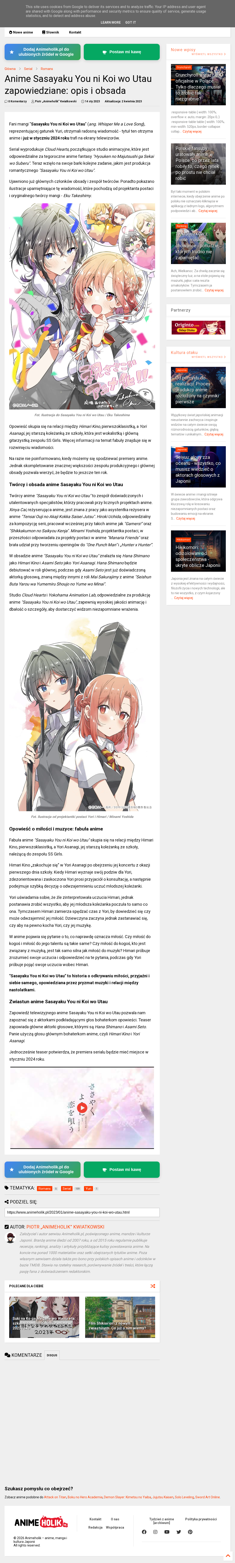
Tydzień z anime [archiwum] (161, 1521)
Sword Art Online (207, 1497)
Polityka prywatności (201, 1519)
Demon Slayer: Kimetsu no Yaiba (127, 1497)
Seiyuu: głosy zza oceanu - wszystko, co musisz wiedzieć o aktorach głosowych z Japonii (198, 469)
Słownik (52, 32)
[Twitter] (178, 1532)
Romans (47, 69)
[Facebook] (144, 1532)
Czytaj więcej (192, 131)
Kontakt (74, 32)
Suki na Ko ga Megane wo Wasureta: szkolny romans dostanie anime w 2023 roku (44, 1323)
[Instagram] (155, 1532)
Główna (10, 69)
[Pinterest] (190, 1532)
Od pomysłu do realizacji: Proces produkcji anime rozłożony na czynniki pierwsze (197, 389)
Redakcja (95, 1527)
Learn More (111, 22)
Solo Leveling (184, 1497)
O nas (115, 1519)
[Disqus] (82, 1421)
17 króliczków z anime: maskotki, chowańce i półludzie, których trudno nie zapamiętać (197, 245)
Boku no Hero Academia (85, 1497)
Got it (130, 22)
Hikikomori (183, 539)
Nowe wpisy (183, 49)
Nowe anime (22, 32)
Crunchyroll (184, 67)
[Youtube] (167, 1532)
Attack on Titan (55, 1497)
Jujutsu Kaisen (162, 1497)
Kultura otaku (184, 352)
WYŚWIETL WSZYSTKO (208, 54)
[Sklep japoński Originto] (198, 333)
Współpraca (115, 1527)
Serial (28, 69)
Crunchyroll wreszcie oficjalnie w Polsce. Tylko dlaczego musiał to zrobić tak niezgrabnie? (198, 87)
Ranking (182, 226)
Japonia (182, 370)
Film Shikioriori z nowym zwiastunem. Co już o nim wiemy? (117, 1325)
